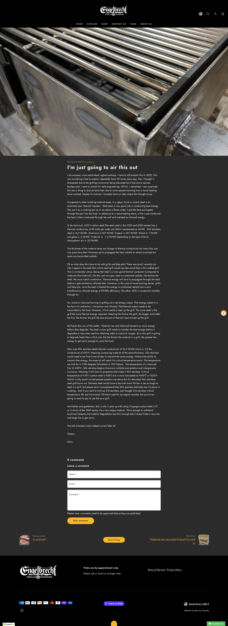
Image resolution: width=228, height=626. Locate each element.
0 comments (89, 162)
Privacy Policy (174, 569)
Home (79, 24)
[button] (208, 14)
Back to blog (114, 539)
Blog (105, 24)
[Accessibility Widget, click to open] (224, 313)
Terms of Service (156, 569)
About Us (146, 24)
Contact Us (119, 24)
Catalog (92, 24)
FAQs (133, 24)
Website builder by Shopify (196, 610)
